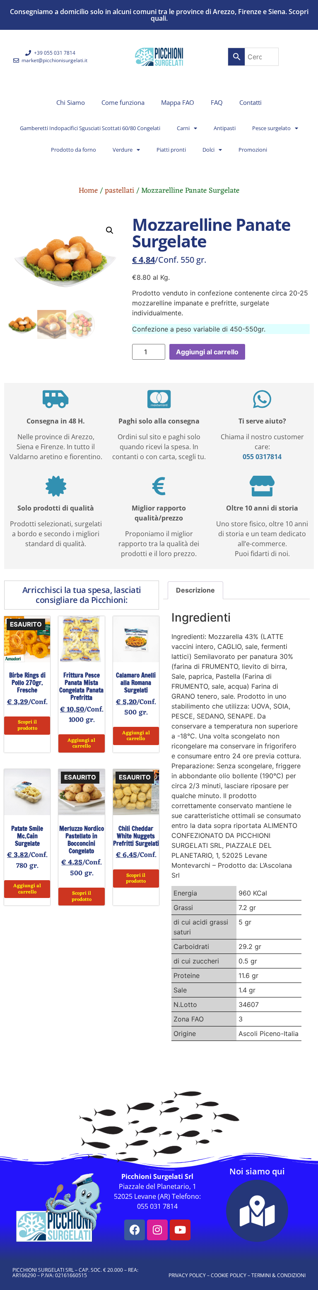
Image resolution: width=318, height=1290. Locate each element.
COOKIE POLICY (228, 1275)
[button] (109, 230)
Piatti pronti (171, 149)
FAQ (217, 102)
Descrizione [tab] (195, 590)
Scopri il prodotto (27, 725)
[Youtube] (180, 1230)
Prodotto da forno (73, 149)
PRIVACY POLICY (187, 1275)
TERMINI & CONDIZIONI (278, 1275)
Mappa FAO (177, 102)
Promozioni (252, 149)
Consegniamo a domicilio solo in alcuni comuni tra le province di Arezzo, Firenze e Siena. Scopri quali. (159, 15)
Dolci (208, 149)
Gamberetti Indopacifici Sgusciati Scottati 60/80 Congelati (90, 128)
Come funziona (123, 102)
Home (88, 190)
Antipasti (225, 128)
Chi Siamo (70, 102)
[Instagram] (157, 1230)
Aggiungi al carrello (207, 352)
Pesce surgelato (271, 128)
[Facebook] (134, 1230)
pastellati (119, 190)
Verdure (122, 149)
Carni (183, 128)
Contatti (250, 102)
